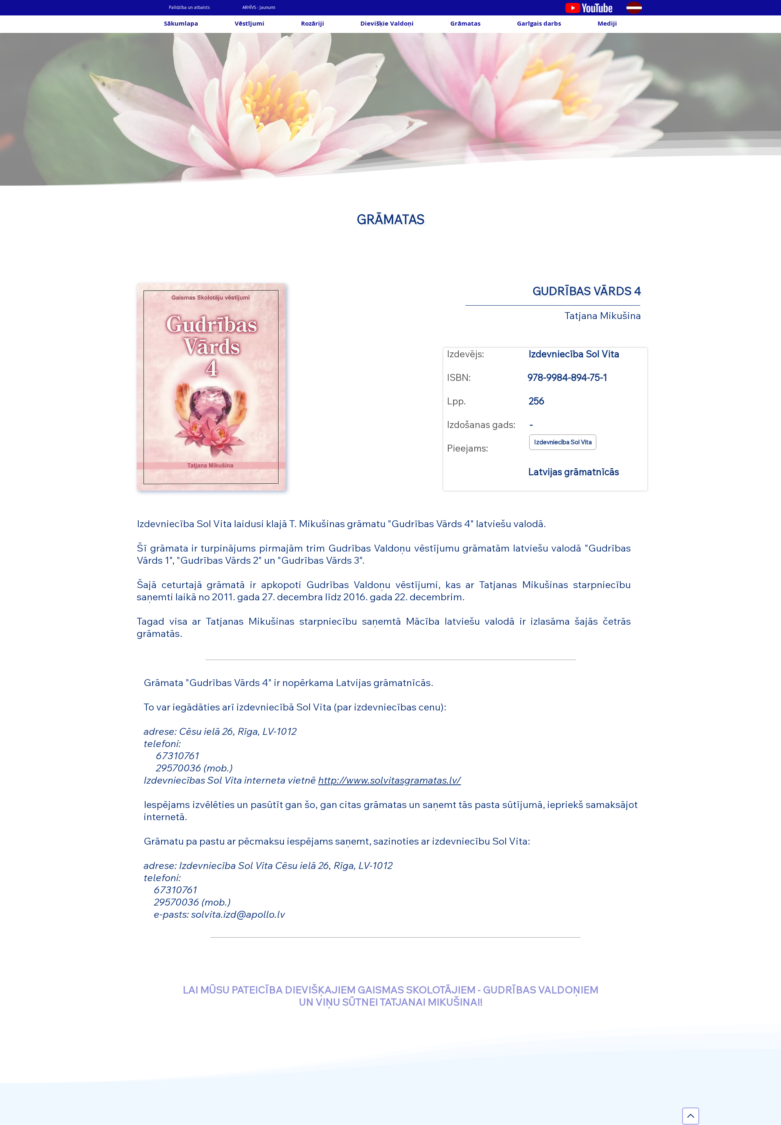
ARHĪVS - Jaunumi (258, 7)
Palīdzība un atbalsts (189, 7)
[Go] (690, 1116)
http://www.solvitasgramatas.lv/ (389, 780)
